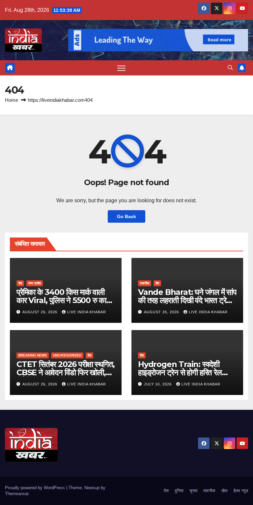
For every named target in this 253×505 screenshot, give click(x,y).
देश (20, 283)
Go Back (126, 216)
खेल (224, 490)
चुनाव (193, 490)
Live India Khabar (86, 312)
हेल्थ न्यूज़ (241, 490)
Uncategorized (67, 355)
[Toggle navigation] (121, 68)
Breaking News (32, 355)
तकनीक (144, 283)
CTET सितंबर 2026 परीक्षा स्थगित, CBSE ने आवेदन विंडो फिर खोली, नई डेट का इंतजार (65, 372)
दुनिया (179, 490)
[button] (230, 67)
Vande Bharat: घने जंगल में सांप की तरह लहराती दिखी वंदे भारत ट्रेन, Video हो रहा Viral (187, 300)
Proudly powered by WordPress (35, 487)
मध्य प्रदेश (34, 283)
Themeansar (16, 493)
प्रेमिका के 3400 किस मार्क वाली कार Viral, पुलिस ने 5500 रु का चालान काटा (61, 300)
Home (11, 100)
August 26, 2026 (40, 312)
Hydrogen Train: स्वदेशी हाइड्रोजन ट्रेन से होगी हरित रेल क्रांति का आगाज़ (180, 372)
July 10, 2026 (158, 384)
